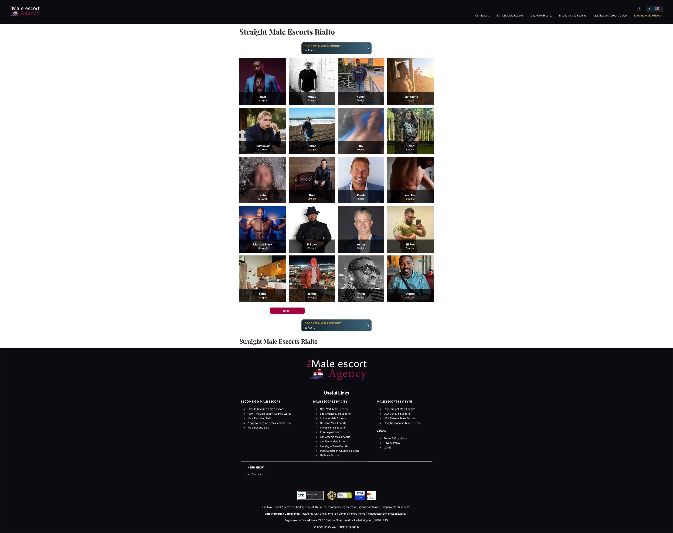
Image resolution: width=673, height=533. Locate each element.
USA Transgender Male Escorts (402, 422)
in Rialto (323, 48)
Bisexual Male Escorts (572, 15)
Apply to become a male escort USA (269, 422)
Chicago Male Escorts (333, 418)
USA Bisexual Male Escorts (400, 418)
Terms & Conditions (395, 438)
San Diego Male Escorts (334, 441)
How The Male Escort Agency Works (269, 413)
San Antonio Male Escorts (335, 436)
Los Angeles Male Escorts (335, 413)
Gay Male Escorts (541, 15)
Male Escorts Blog (258, 427)
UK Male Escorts (330, 455)
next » (287, 310)
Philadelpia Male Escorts (334, 432)
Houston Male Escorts (333, 422)
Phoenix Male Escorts (333, 427)
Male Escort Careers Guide (610, 15)
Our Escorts (482, 15)
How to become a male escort (266, 408)
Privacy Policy (392, 442)
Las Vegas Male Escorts (334, 446)
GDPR (387, 447)
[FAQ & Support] (639, 9)
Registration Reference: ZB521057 (387, 513)
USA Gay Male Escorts (397, 413)
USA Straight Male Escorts (399, 408)
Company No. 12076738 (395, 506)
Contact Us (258, 474)
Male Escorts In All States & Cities (339, 450)
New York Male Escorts (334, 408)
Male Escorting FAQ (259, 418)
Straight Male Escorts (510, 15)
